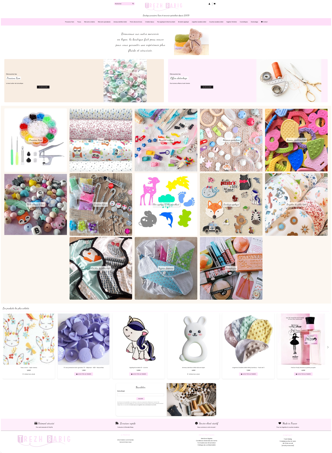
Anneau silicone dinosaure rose (248, 367)
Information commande (125, 440)
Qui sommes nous (125, 442)
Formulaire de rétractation (206, 443)
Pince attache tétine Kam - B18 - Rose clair (303, 367)
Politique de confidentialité (207, 445)
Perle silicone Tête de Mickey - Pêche (193, 367)
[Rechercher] (133, 3)
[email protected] (288, 446)
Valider (140, 398)
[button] (154, 380)
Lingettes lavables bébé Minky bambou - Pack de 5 (84, 367)
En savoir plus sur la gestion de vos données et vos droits (142, 405)
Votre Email (121, 391)
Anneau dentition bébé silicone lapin (28, 367)
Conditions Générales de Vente (206, 441)
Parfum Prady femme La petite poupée (138, 367)
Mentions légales (206, 439)
